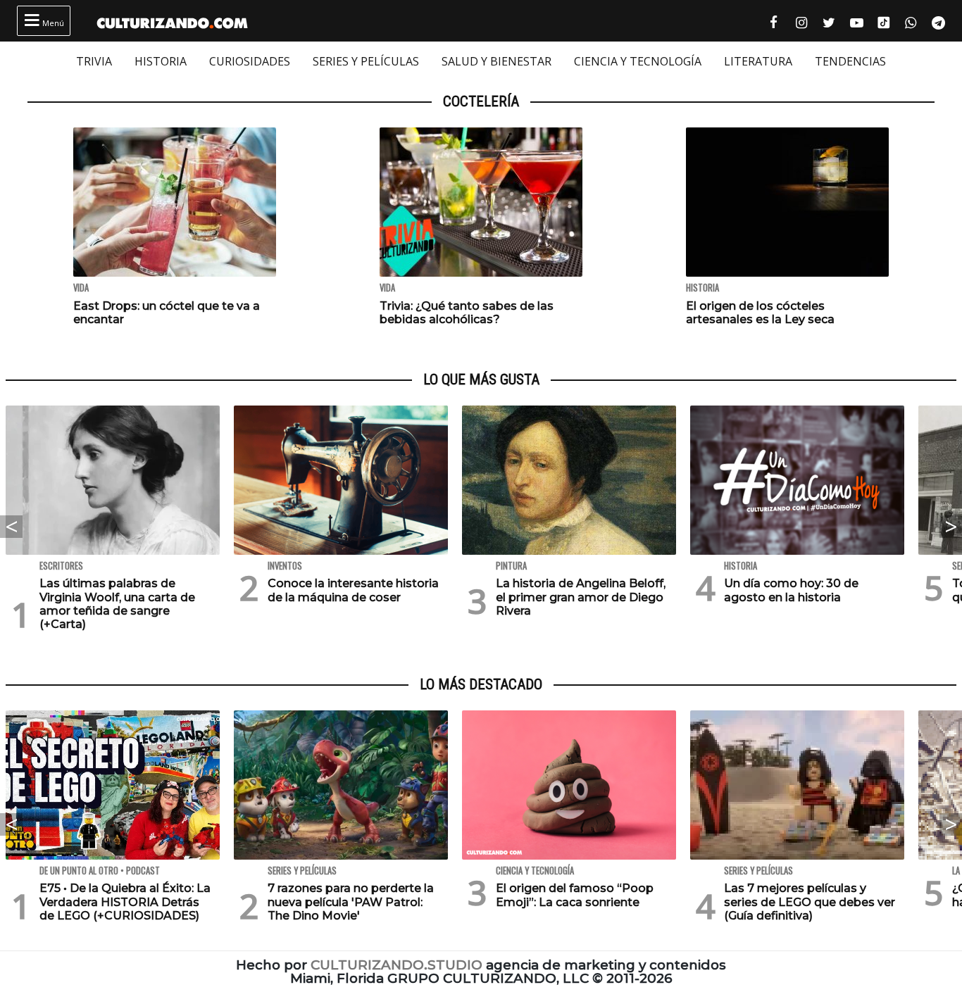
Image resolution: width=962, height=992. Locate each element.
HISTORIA (161, 61)
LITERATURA (758, 61)
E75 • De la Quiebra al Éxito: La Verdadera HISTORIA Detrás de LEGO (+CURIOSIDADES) (125, 901)
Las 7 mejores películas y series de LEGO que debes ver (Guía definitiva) (809, 901)
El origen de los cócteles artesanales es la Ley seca (760, 312)
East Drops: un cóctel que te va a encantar (166, 312)
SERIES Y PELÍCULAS (366, 61)
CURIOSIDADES (249, 61)
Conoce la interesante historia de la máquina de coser (353, 590)
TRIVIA (94, 61)
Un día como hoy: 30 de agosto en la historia (791, 590)
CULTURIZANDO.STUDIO (396, 965)
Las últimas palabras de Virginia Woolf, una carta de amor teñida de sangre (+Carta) (117, 604)
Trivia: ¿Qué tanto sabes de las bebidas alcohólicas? (467, 312)
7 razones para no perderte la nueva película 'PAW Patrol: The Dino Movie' (351, 901)
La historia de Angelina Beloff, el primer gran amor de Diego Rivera (581, 597)
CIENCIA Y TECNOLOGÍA (637, 61)
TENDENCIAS (850, 61)
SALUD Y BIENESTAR (496, 61)
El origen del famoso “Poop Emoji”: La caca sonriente (575, 894)
